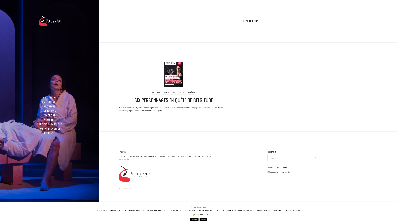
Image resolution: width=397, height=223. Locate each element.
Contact (49, 133)
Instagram (50, 111)
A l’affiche (50, 97)
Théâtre (191, 92)
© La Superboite (125, 189)
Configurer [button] (193, 215)
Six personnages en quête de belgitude (174, 100)
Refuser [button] (203, 220)
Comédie (165, 92)
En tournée (49, 102)
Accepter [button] (194, 220)
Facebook (50, 115)
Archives (50, 106)
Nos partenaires (50, 128)
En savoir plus (124, 159)
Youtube (49, 120)
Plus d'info (204, 215)
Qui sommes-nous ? (49, 124)
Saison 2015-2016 (178, 92)
